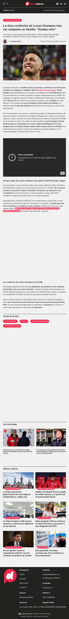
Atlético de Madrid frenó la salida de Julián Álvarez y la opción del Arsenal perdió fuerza (50, 494)
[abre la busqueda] (7, 4)
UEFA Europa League (47, 90)
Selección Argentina (40, 321)
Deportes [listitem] (63, 10)
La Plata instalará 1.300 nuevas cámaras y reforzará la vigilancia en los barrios (18, 523)
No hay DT (23, 587)
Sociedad (23, 579)
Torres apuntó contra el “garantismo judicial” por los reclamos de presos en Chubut (17, 553)
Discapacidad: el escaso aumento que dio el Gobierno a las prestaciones (49, 553)
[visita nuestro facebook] (57, 4)
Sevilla (24, 321)
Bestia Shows (24, 583)
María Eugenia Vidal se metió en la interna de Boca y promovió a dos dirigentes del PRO (50, 523)
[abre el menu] (4, 4)
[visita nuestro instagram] (65, 4)
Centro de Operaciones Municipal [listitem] (44, 10)
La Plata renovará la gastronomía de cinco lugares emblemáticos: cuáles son (17, 494)
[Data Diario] (34, 4)
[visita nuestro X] (61, 4)
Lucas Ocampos (10, 321)
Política (22, 574)
